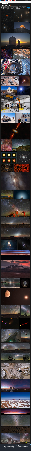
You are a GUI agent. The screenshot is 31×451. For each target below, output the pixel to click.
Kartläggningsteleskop (18, 8)
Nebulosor (11, 7)
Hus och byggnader (23, 7)
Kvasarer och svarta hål (3, 8)
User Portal (27, 0)
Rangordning (28, 7)
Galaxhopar (2, 7)
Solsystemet (8, 8)
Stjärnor (14, 8)
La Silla (8, 7)
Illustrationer (5, 7)
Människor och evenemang (17, 7)
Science (25, 0)
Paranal (13, 7)
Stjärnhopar (11, 8)
